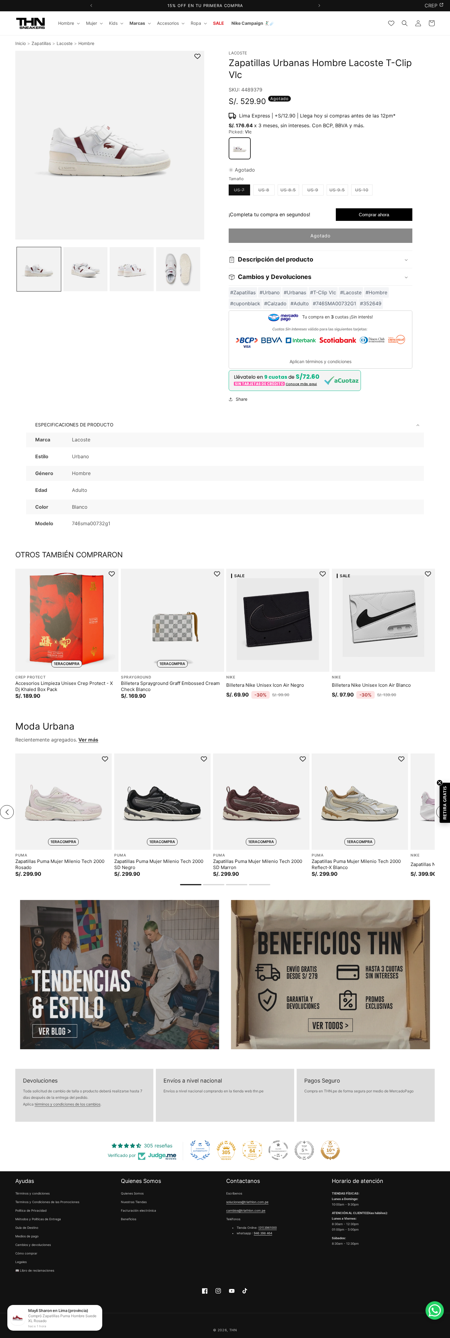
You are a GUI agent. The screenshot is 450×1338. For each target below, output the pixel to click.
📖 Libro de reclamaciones (34, 1271)
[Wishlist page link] (391, 23)
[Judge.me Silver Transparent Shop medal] (278, 1150)
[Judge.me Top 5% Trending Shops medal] (304, 1150)
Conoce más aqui (301, 384)
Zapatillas (41, 43)
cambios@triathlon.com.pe (245, 1211)
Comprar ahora (374, 214)
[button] (68, 23)
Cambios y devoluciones (33, 1245)
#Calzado (275, 304)
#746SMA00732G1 (334, 304)
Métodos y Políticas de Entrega (38, 1219)
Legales (21, 1262)
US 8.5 (289, 191)
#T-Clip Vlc (323, 292)
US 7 (242, 191)
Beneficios (128, 1219)
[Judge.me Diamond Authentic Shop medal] (200, 1150)
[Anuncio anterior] (91, 5)
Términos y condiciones (32, 1193)
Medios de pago (27, 1236)
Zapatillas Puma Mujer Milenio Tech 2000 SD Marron (257, 864)
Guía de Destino (26, 1228)
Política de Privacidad (31, 1211)
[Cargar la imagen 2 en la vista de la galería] (85, 269)
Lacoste (65, 43)
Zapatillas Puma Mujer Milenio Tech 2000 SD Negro (158, 864)
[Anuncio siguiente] (319, 5)
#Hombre (376, 292)
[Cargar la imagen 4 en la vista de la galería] (178, 269)
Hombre (86, 43)
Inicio (20, 43)
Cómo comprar (26, 1253)
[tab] (190, 884)
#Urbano (270, 292)
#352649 (370, 304)
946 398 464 (263, 1233)
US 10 (364, 191)
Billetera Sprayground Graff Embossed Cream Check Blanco (170, 686)
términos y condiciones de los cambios (67, 1104)
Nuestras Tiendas (134, 1202)
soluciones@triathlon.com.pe (247, 1202)
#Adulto (300, 304)
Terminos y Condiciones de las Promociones (47, 1202)
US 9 (315, 191)
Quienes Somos (132, 1193)
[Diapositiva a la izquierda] (7, 812)
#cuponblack (245, 304)
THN (233, 1330)
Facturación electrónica (138, 1211)
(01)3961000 (267, 1228)
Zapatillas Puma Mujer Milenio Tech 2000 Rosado (59, 864)
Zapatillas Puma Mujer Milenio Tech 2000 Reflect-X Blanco (356, 864)
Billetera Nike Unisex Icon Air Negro (265, 685)
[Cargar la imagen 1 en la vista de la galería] (39, 269)
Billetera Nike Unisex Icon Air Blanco (371, 685)
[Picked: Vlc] (240, 148)
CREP (431, 5)
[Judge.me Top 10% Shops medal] (330, 1150)
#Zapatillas (243, 292)
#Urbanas (295, 292)
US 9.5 (338, 191)
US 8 (266, 191)
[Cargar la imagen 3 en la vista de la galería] (132, 269)
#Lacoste (351, 292)
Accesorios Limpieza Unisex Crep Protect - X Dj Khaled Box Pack (64, 686)
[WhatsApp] (435, 1310)
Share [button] (241, 399)
